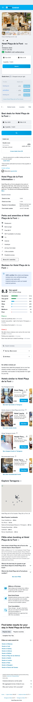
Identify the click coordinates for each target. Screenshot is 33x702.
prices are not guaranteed (13, 676)
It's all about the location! (12, 325)
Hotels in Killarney (7, 644)
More (3, 191)
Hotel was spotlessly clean (12, 318)
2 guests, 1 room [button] (8, 62)
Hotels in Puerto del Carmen (10, 667)
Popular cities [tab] (7, 632)
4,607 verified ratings (18, 52)
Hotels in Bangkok (7, 665)
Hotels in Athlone (7, 651)
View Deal (24, 400)
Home (3, 694)
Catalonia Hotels (22, 694)
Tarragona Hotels (8, 697)
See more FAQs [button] (16, 576)
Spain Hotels (9, 694)
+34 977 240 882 (7, 50)
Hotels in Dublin (6, 658)
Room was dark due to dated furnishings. (16, 338)
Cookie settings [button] (6, 168)
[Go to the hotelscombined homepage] (12, 7)
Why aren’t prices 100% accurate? (13, 687)
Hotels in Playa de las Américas (11, 655)
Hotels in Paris (6, 662)
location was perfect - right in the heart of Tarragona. (16, 321)
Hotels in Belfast (6, 653)
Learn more (6, 160)
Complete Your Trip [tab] (8, 635)
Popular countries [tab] (18, 632)
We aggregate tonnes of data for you (13, 684)
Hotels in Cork (6, 646)
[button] (3, 7)
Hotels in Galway (7, 648)
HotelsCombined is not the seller (12, 681)
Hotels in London (7, 660)
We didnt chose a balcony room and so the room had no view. (16, 333)
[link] (12, 404)
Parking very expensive (11, 336)
